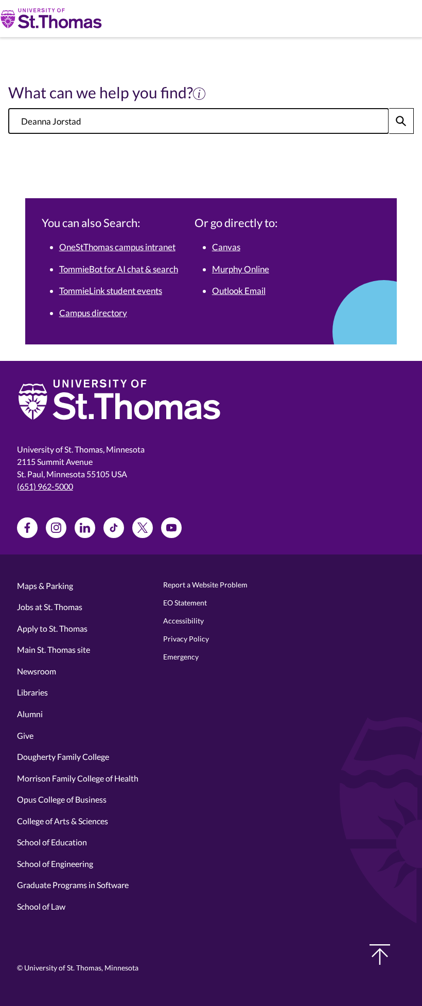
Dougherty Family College (63, 756)
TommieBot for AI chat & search (118, 269)
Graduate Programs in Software (73, 885)
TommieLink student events (110, 290)
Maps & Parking (45, 586)
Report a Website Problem (205, 584)
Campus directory (93, 312)
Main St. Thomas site (53, 649)
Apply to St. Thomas (52, 628)
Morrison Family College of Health (77, 778)
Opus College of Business (62, 799)
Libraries (32, 692)
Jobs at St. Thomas (49, 607)
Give (25, 735)
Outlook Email (239, 290)
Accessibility (183, 620)
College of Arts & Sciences (62, 821)
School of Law (41, 906)
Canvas (226, 246)
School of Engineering (55, 864)
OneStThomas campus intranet (117, 246)
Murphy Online (240, 269)
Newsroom (36, 671)
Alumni (30, 714)
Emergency (181, 656)
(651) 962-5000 (45, 486)
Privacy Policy (186, 638)
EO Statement (185, 602)
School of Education (52, 842)
